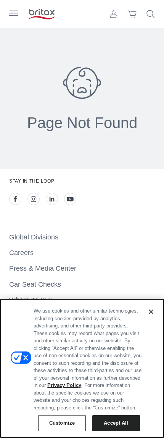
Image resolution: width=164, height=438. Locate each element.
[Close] (151, 311)
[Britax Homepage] (42, 14)
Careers (21, 253)
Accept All (116, 423)
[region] (82, 368)
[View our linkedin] (52, 199)
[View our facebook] (15, 199)
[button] (113, 14)
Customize (62, 423)
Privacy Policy (64, 385)
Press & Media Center (42, 268)
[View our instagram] (33, 199)
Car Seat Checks (35, 284)
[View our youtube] (70, 199)
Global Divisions (33, 237)
